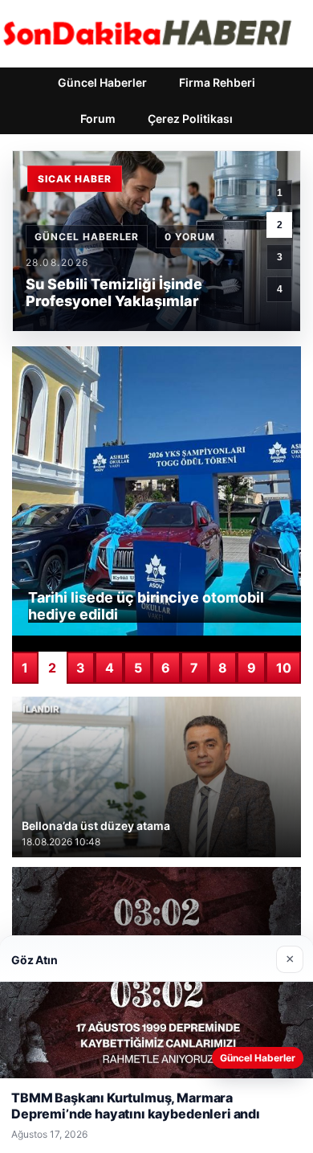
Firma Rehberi (217, 82)
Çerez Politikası (190, 118)
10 (283, 668)
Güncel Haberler (102, 82)
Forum (98, 118)
